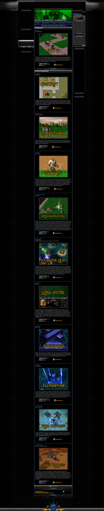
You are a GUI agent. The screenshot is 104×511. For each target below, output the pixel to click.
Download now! (59, 64)
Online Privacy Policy (39, 491)
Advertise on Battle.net (79, 93)
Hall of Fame (62, 25)
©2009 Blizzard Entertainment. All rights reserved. (44, 492)
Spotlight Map (44, 25)
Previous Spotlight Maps (53, 25)
